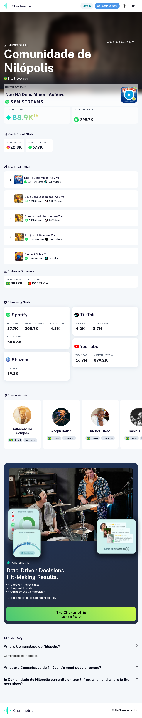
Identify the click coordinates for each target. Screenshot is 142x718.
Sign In (87, 5)
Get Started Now (107, 5)
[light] (124, 6)
